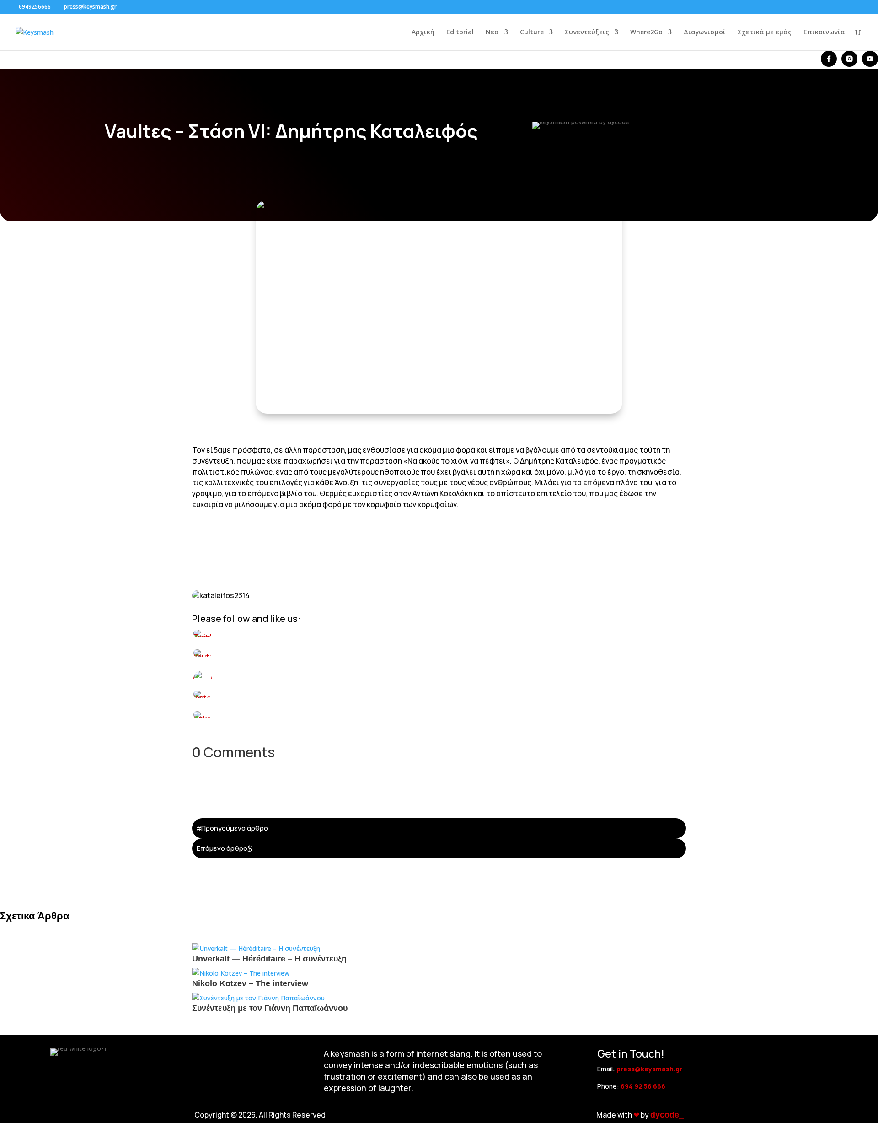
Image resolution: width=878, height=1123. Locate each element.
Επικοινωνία (824, 32)
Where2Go (646, 32)
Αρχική (423, 32)
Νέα (492, 32)
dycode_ (667, 1114)
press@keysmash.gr (649, 1068)
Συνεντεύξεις (587, 32)
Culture (532, 32)
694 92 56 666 (643, 1086)
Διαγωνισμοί (705, 32)
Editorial (460, 32)
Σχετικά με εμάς (765, 32)
